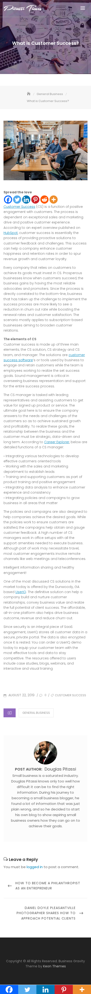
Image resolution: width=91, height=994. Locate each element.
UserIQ (20, 592)
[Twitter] (17, 199)
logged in (35, 866)
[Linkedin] (26, 199)
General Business (36, 713)
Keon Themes (54, 966)
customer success (70, 695)
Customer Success (19, 206)
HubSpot (11, 232)
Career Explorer (56, 442)
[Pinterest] (35, 199)
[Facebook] (8, 199)
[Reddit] (44, 199)
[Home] (29, 94)
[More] (53, 199)
